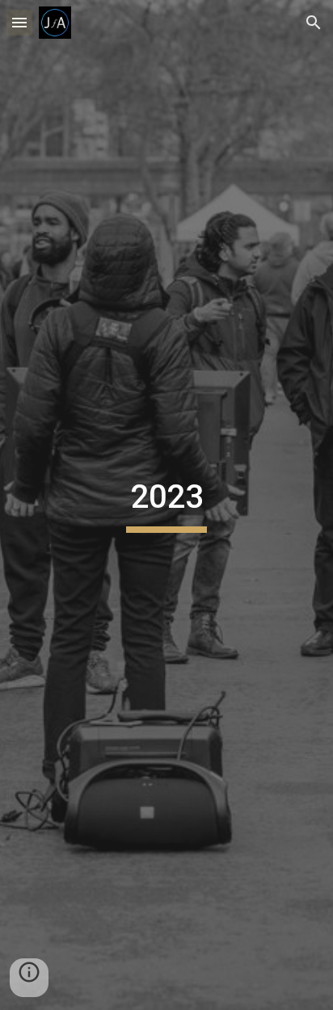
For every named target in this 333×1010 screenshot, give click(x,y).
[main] (166, 505)
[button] (19, 22)
